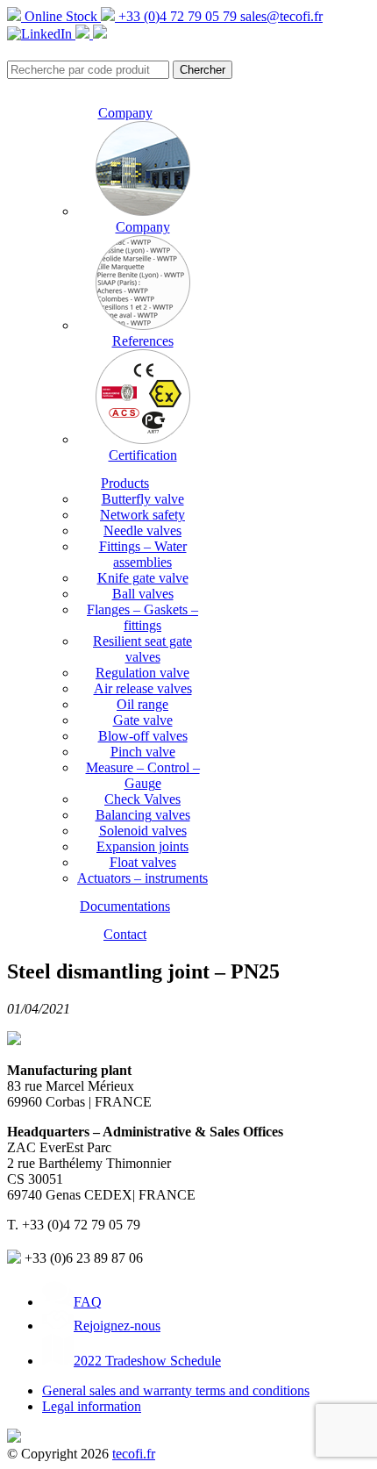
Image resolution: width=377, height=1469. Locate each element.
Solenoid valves (143, 830)
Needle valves (142, 530)
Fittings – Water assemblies (143, 554)
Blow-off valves (143, 735)
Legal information (91, 1406)
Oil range (142, 704)
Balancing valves (143, 814)
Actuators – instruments (142, 878)
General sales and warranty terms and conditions (175, 1390)
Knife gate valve (142, 577)
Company (125, 112)
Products (125, 483)
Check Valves (142, 799)
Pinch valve (142, 751)
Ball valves (143, 593)
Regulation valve (142, 672)
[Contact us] (100, 33)
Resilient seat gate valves (142, 649)
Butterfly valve (143, 498)
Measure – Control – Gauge (143, 775)
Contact (124, 934)
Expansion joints (142, 846)
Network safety (142, 514)
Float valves (143, 862)
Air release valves (143, 688)
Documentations (125, 906)
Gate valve (143, 720)
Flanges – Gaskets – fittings (142, 617)
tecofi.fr (133, 1453)
